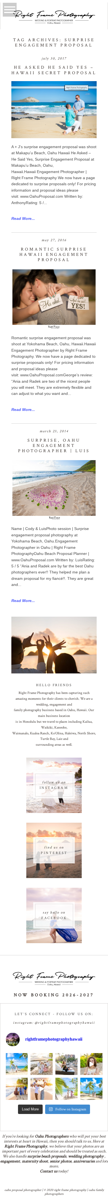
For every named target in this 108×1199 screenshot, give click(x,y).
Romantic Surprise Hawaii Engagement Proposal (54, 255)
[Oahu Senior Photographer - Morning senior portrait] (91, 1064)
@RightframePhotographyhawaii (65, 1022)
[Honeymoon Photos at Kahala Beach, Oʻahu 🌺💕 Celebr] (66, 1089)
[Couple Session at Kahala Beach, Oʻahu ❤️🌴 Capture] (91, 1089)
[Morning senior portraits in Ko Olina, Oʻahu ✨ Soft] (66, 1064)
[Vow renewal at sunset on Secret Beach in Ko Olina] (41, 1064)
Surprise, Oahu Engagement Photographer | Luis (54, 446)
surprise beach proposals (46, 1156)
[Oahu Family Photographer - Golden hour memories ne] (17, 1089)
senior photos (60, 1161)
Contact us (48, 1171)
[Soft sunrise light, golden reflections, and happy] (41, 1089)
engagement (10, 1161)
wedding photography (86, 1156)
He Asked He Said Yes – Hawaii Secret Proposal (54, 70)
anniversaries (84, 1161)
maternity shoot (35, 1161)
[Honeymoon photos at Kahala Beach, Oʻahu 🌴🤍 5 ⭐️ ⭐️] (17, 1064)
